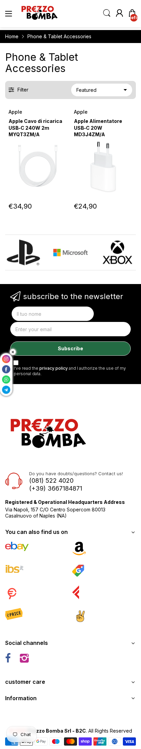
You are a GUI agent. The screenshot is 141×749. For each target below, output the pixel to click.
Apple (15, 112)
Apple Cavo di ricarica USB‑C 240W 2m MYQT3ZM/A (35, 127)
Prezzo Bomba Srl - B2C (57, 731)
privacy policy (53, 368)
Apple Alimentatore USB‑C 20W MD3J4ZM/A (98, 127)
